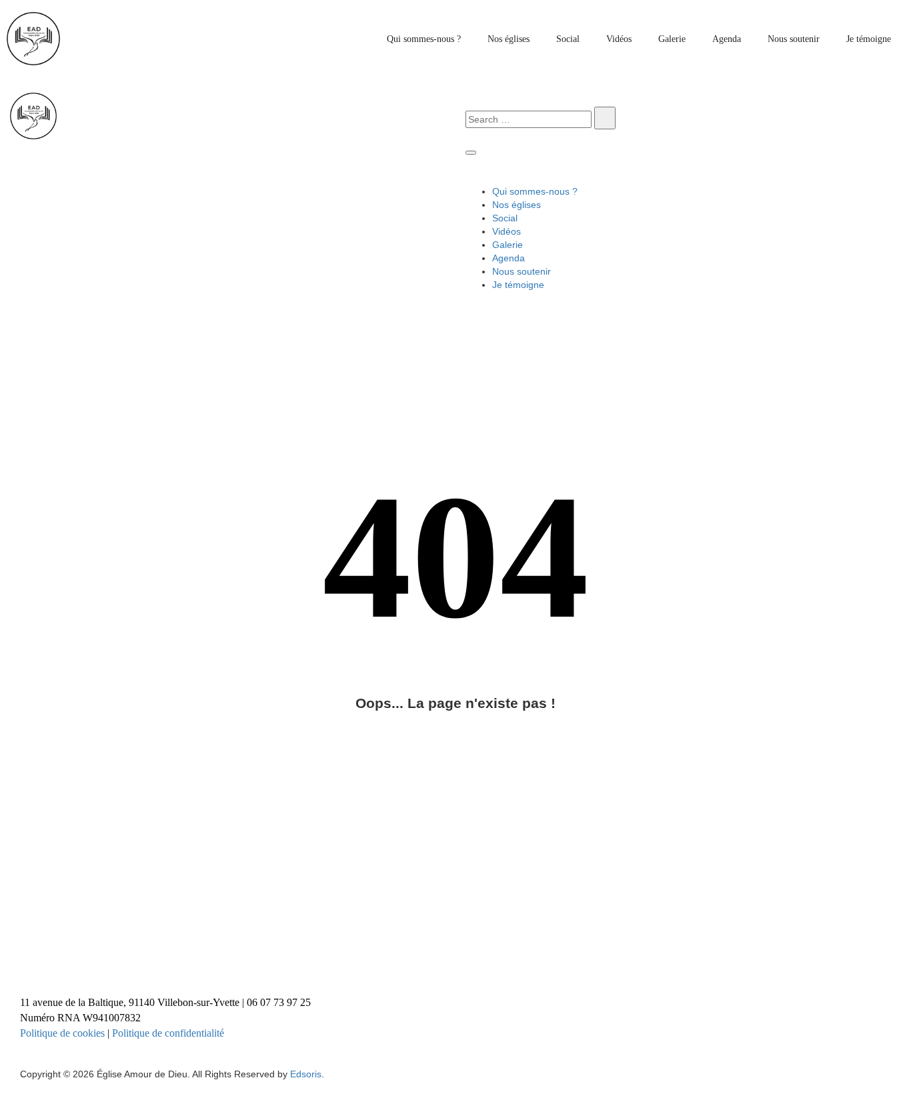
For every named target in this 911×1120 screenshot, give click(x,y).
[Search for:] (529, 119)
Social (568, 39)
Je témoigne (868, 39)
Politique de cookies (62, 1033)
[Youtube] (559, 948)
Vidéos (619, 39)
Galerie (672, 39)
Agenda (726, 39)
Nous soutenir (794, 39)
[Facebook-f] (36, 948)
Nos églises (509, 39)
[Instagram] (210, 948)
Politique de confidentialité (168, 1033)
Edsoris (305, 1074)
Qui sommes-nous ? (424, 39)
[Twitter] (384, 948)
